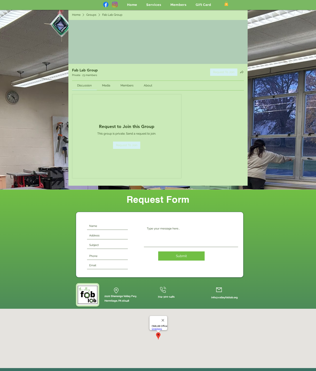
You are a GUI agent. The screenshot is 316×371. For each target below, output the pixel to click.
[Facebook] (105, 4)
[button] (153, 4)
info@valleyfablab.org (224, 297)
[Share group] (242, 72)
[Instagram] (114, 4)
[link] (84, 85)
